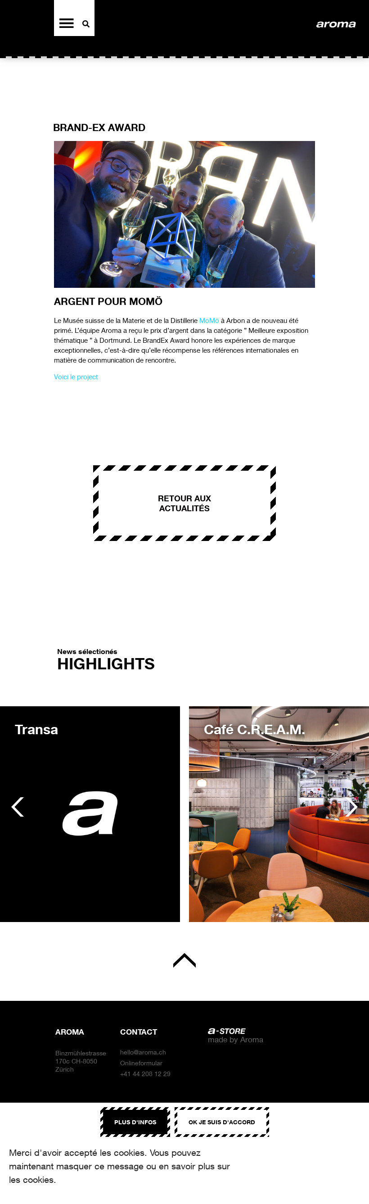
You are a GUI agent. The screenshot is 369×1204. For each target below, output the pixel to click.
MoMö (209, 320)
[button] (17, 807)
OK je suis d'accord (222, 1122)
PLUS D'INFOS (135, 1122)
